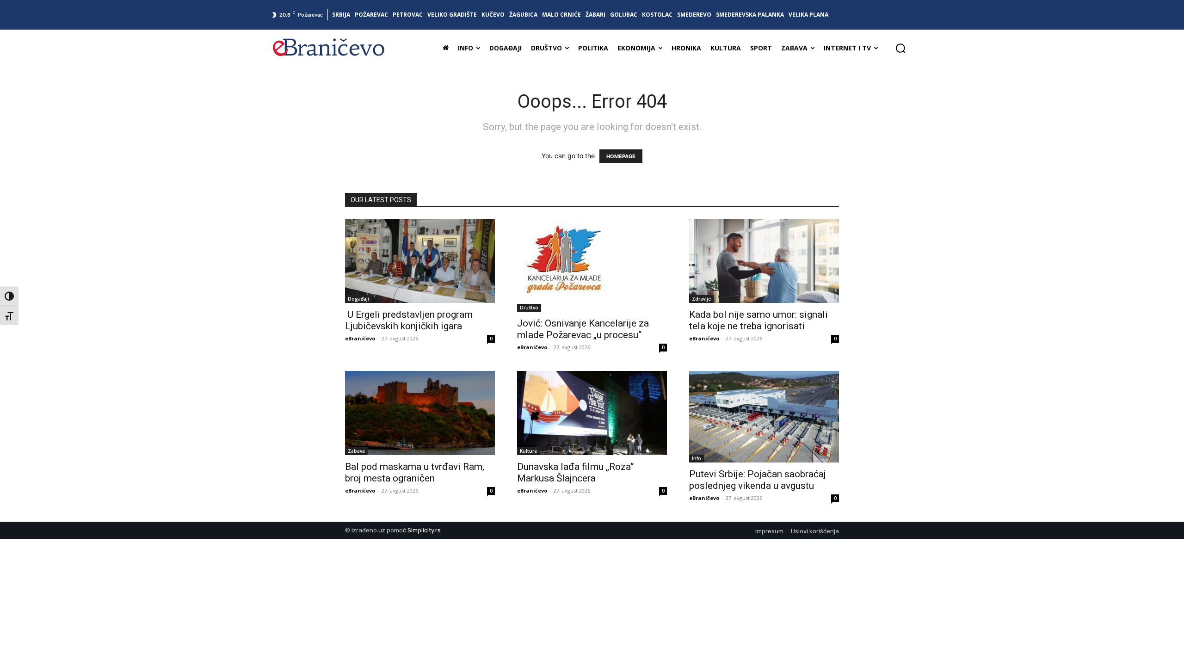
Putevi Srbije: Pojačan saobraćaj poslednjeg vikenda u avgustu (757, 480)
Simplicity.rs (424, 530)
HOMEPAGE (620, 156)
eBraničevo (360, 338)
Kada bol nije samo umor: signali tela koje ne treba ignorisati (758, 320)
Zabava (356, 451)
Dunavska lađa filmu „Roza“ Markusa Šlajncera (575, 472)
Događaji (358, 299)
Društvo (529, 307)
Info (696, 458)
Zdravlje (701, 299)
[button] (900, 48)
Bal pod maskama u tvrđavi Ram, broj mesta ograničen (414, 472)
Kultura (528, 451)
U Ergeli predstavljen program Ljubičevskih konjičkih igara (409, 320)
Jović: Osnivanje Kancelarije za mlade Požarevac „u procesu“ (583, 329)
